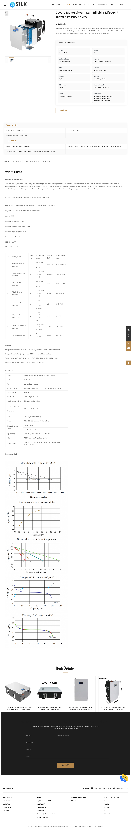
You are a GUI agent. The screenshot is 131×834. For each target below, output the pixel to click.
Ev (105, 801)
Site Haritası (108, 814)
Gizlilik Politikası (97, 826)
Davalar (106, 810)
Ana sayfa (56, 4)
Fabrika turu (89, 4)
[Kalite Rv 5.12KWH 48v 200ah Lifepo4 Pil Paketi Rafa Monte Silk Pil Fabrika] (50, 690)
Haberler (107, 807)
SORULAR (73, 801)
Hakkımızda (77, 4)
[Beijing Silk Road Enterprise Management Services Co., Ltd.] (18, 5)
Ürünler (66, 4)
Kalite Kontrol (7, 807)
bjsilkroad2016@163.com (102, 788)
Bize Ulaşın (6, 810)
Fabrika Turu (6, 804)
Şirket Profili (6, 801)
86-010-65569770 (122, 788)
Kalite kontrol (102, 4)
